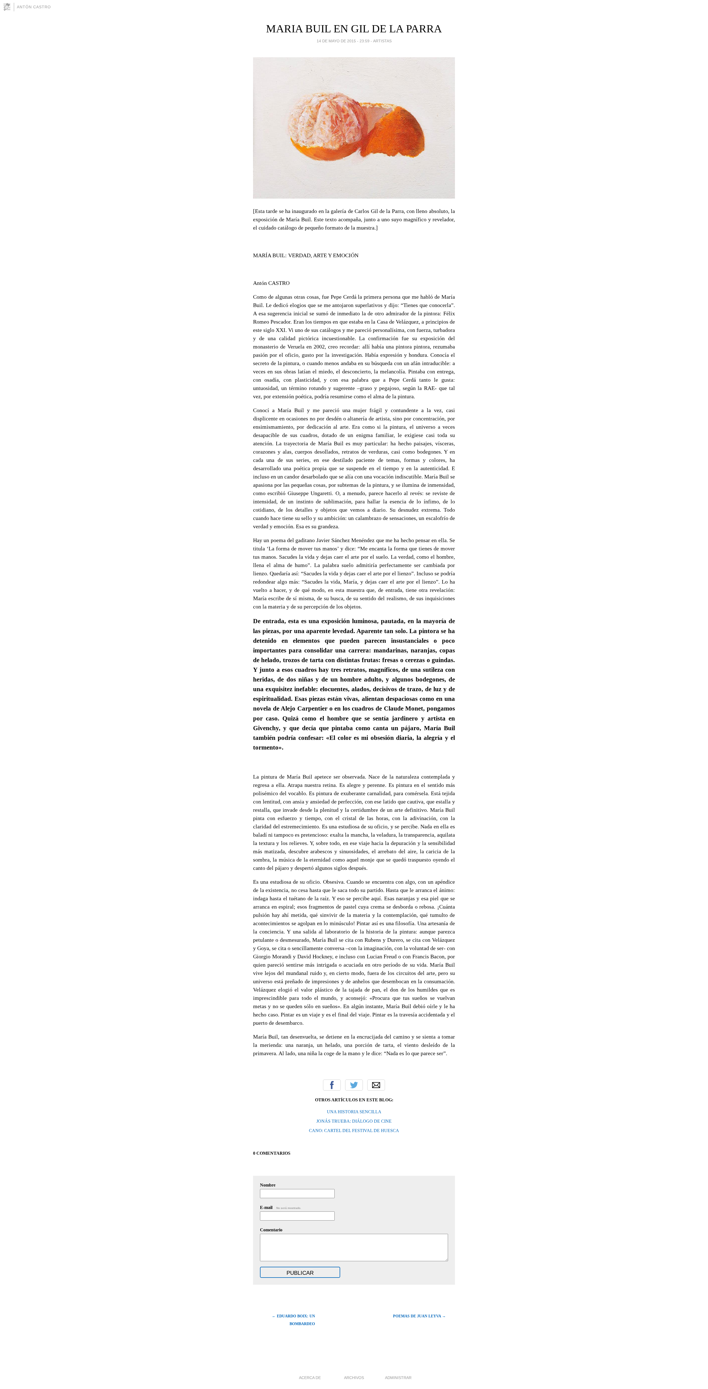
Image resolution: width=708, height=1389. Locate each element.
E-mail (280, 1207)
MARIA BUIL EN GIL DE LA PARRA (354, 28)
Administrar (398, 1377)
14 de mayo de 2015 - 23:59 (343, 41)
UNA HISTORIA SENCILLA (354, 1111)
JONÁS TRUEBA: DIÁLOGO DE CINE (354, 1121)
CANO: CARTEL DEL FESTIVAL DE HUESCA (354, 1130)
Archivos (354, 1377)
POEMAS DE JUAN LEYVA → (419, 1316)
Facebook (332, 1085)
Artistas (382, 41)
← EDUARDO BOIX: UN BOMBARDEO (293, 1320)
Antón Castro (34, 7)
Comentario (271, 1229)
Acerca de (310, 1377)
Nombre (267, 1185)
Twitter (354, 1085)
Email (376, 1085)
